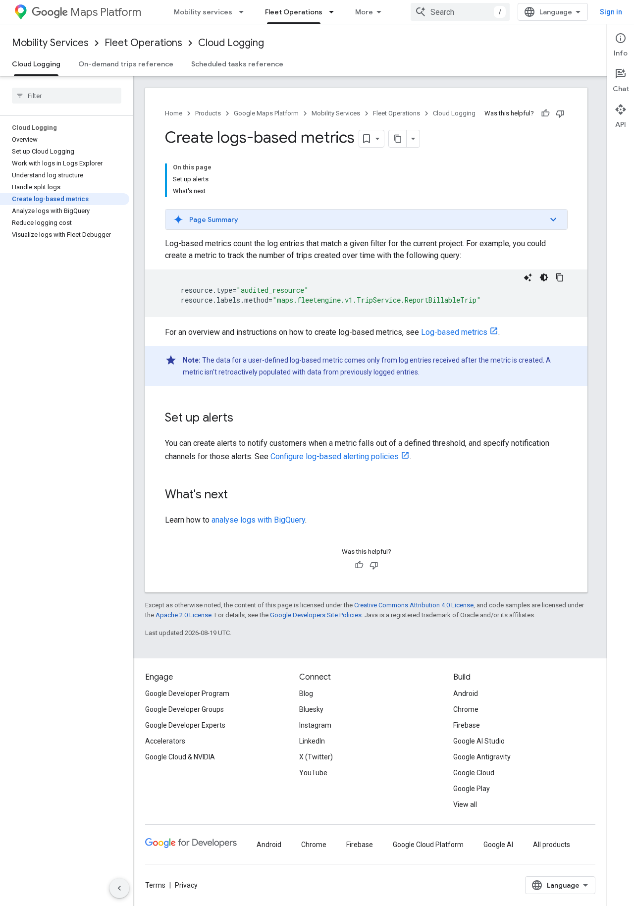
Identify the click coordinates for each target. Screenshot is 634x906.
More (364, 11)
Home (173, 113)
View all (465, 804)
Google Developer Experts (185, 725)
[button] (366, 219)
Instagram (315, 725)
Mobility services (203, 11)
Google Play (471, 789)
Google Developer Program (187, 693)
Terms (155, 885)
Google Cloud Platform (428, 845)
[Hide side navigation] (119, 888)
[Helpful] (545, 113)
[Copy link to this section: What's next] (238, 495)
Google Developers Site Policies (316, 615)
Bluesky (311, 709)
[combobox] (460, 12)
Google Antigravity (482, 757)
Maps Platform (105, 12)
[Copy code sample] (560, 277)
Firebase (466, 725)
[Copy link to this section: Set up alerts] (243, 419)
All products (551, 845)
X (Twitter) (316, 757)
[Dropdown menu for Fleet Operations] (334, 12)
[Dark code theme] (544, 277)
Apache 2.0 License (183, 615)
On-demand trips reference (125, 63)
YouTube (313, 773)
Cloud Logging (231, 43)
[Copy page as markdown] (398, 138)
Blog (306, 693)
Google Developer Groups (184, 709)
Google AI (498, 845)
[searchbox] (66, 96)
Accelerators (165, 741)
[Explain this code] (528, 277)
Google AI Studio (479, 741)
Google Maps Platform (266, 113)
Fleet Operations (293, 11)
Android (465, 693)
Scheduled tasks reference (237, 63)
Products (208, 113)
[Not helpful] (560, 113)
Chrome (465, 709)
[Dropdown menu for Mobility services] (244, 12)
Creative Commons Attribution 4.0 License (414, 605)
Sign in (611, 12)
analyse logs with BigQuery (258, 520)
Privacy (186, 885)
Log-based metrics (454, 332)
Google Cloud (473, 773)
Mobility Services (50, 43)
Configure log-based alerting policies (334, 456)
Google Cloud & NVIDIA (180, 757)
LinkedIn (312, 741)
